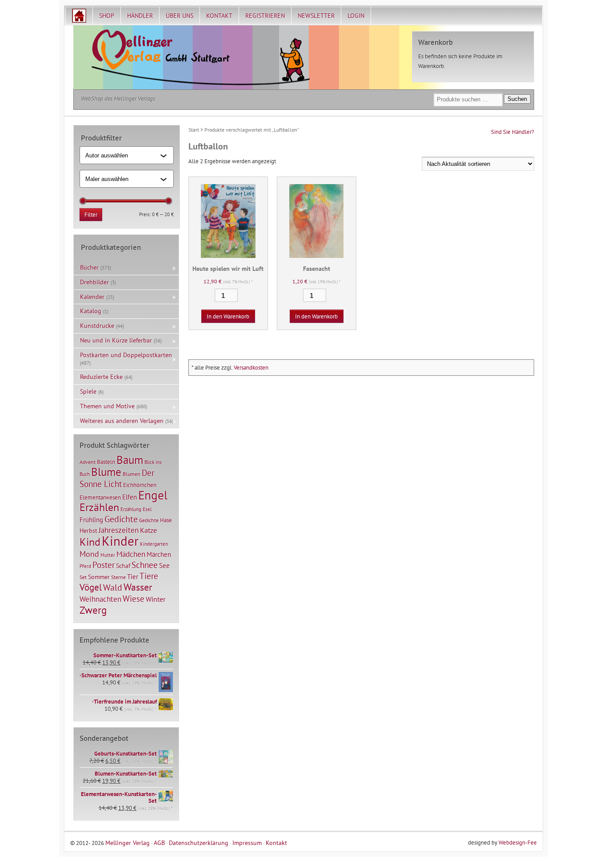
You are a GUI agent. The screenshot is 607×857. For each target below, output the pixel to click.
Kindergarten (154, 544)
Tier (132, 576)
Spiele (88, 391)
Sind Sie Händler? (512, 132)
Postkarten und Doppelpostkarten (126, 355)
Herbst (88, 531)
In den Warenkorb (228, 316)
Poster (103, 564)
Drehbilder (94, 282)
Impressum (247, 842)
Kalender (92, 297)
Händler (140, 16)
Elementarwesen (100, 497)
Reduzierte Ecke (101, 377)
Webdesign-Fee (518, 842)
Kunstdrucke (97, 326)
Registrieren (265, 16)
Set (83, 577)
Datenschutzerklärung (198, 842)
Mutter (107, 555)
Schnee (145, 564)
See (164, 565)
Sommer (99, 577)
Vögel (91, 587)
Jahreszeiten (119, 530)
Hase (166, 520)
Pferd (85, 566)
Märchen (159, 554)
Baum (129, 459)
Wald (112, 587)
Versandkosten (251, 367)
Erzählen (99, 507)
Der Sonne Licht (117, 478)
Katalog (90, 311)
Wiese (133, 598)
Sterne (118, 577)
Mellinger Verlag (127, 842)
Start (193, 129)
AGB (159, 842)
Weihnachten (100, 599)
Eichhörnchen (139, 484)
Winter (155, 599)
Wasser (138, 587)
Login (355, 16)
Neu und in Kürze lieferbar (116, 340)
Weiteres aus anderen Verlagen (122, 421)
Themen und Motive (107, 406)
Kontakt (219, 16)
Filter (90, 214)
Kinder (120, 540)
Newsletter (316, 16)
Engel (153, 495)
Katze (148, 530)
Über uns (179, 16)
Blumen (131, 474)
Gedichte (121, 519)
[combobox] (122, 155)
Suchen (517, 99)
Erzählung (130, 509)
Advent (88, 462)
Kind (90, 542)
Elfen (129, 497)
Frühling (91, 519)
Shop (106, 16)
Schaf (123, 566)
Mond (89, 553)
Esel (147, 509)
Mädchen (130, 554)
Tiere (149, 575)
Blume (106, 472)
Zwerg (93, 609)
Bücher (89, 267)
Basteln (106, 462)
